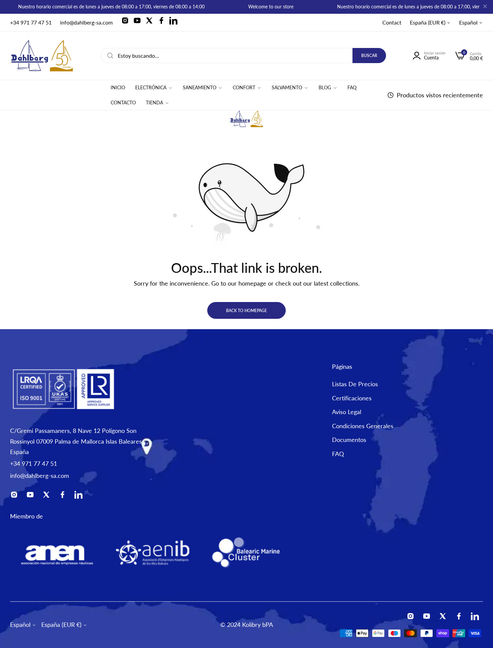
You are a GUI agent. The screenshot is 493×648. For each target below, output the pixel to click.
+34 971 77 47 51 (33, 463)
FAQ (338, 453)
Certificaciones (352, 398)
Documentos (349, 440)
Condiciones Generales (362, 426)
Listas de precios (355, 384)
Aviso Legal (346, 412)
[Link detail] (127, 22)
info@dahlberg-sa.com (39, 475)
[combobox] (243, 55)
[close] (485, 7)
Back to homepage (246, 310)
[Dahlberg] (42, 56)
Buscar (369, 55)
